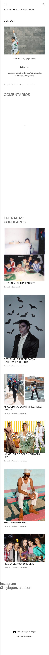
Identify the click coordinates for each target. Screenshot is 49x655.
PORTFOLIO (20, 9)
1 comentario (16, 287)
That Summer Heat (16, 522)
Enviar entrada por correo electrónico (24, 85)
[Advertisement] (24, 185)
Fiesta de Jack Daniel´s (19, 563)
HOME (7, 9)
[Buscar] (43, 4)
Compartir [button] (7, 85)
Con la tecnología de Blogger (26, 632)
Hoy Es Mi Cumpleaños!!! (19, 283)
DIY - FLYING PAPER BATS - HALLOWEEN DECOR (19, 360)
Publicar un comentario (19, 366)
